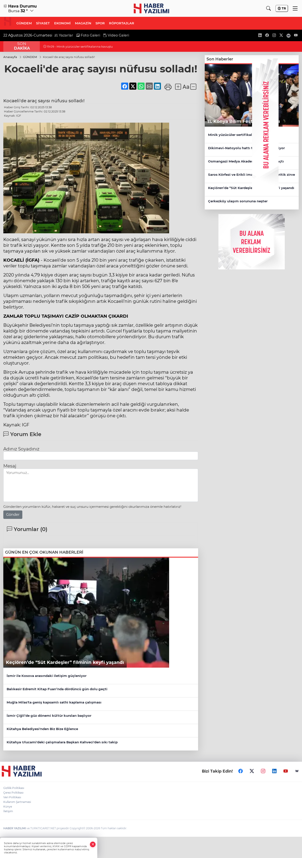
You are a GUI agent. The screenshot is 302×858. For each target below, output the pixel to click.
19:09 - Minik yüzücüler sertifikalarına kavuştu (79, 46)
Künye (7, 806)
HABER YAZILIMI (14, 828)
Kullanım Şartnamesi (17, 802)
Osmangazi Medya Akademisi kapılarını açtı (246, 161)
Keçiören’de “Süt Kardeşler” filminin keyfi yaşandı (251, 188)
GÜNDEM (24, 23)
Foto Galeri (90, 35)
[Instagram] (263, 771)
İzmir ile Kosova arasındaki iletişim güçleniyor (46, 676)
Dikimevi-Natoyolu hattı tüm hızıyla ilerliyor (246, 148)
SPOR (100, 23)
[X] (251, 771)
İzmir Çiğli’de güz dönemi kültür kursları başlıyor (49, 715)
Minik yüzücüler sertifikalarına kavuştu (241, 135)
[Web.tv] (296, 771)
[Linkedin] (274, 771)
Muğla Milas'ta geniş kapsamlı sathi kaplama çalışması (54, 702)
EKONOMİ (62, 23)
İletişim (8, 811)
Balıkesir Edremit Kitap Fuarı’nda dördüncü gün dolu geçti (57, 689)
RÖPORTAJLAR (121, 23)
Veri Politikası (12, 797)
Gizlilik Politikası (13, 788)
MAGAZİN (83, 23)
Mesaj (9, 466)
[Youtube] (285, 771)
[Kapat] (93, 844)
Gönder (12, 514)
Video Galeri (118, 35)
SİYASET (43, 23)
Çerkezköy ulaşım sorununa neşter (238, 201)
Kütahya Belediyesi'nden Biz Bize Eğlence (42, 729)
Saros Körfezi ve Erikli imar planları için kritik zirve (251, 174)
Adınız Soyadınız (21, 449)
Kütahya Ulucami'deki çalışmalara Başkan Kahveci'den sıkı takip (62, 742)
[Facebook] (240, 771)
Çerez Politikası (13, 792)
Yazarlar (65, 35)
